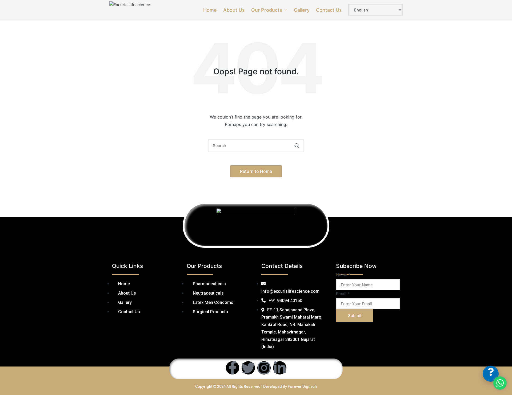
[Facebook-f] (232, 367)
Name (343, 274)
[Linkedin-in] (279, 367)
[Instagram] (264, 367)
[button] (296, 145)
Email (343, 293)
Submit (354, 315)
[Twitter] (248, 367)
